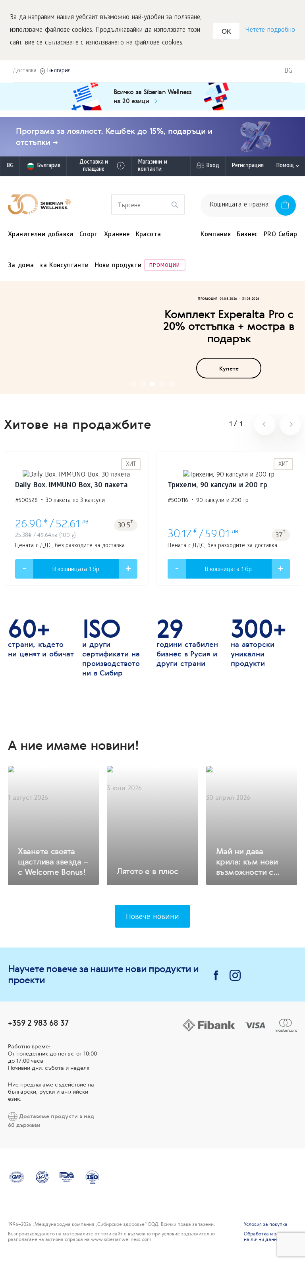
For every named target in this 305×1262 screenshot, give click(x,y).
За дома (21, 266)
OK (226, 31)
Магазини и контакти (152, 166)
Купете (229, 368)
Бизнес (247, 235)
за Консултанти (64, 266)
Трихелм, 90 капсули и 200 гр (217, 486)
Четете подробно (270, 30)
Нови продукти (118, 266)
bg (10, 166)
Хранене (117, 235)
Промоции (164, 266)
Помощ (285, 166)
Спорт (88, 235)
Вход (212, 166)
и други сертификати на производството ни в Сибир (111, 647)
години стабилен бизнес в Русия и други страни (187, 642)
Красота (148, 235)
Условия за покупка (266, 1224)
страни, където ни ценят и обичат (41, 638)
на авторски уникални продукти (258, 642)
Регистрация (248, 166)
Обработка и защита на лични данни (267, 1236)
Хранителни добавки (40, 235)
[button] (133, 384)
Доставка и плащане (93, 166)
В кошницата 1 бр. (76, 569)
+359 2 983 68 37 (38, 1022)
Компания (216, 235)
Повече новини (152, 917)
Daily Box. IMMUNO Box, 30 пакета (71, 486)
